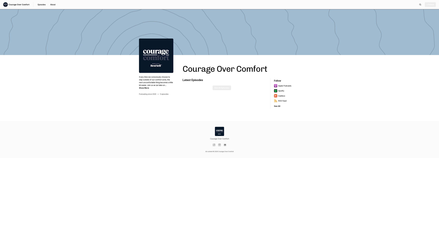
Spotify (281, 91)
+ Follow (430, 4)
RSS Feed (282, 101)
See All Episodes (221, 88)
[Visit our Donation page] (225, 145)
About (52, 4)
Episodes (42, 4)
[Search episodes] (420, 4)
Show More (144, 88)
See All (277, 106)
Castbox (281, 96)
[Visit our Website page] (219, 145)
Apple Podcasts (284, 86)
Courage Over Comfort (19, 4)
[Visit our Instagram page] (214, 145)
